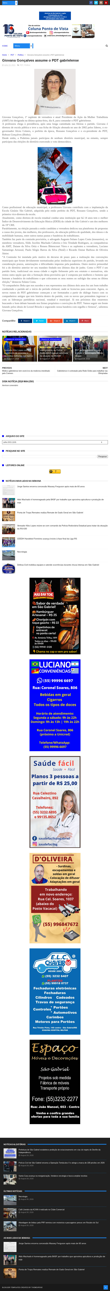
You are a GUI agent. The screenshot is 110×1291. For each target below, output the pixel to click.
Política (20, 55)
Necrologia (22, 552)
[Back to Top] (106, 1287)
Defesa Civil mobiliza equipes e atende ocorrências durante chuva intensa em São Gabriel (58, 565)
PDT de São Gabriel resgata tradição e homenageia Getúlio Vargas (89, 353)
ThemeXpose (37, 1287)
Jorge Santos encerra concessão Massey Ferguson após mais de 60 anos (51, 486)
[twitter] (96, 2)
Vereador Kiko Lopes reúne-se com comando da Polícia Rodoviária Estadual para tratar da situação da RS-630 (54, 351)
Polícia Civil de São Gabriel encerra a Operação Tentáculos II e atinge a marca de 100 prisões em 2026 (62, 1163)
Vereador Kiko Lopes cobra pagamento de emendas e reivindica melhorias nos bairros (18, 353)
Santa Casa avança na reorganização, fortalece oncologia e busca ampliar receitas (53, 1176)
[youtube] (106, 2)
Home (5, 46)
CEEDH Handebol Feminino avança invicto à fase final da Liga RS (47, 539)
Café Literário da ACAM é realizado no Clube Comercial (41, 1209)
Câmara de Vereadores (15, 339)
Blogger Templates (11, 1287)
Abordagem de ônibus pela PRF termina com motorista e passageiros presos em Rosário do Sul (58, 1223)
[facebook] (91, 2)
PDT (12, 55)
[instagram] (101, 2)
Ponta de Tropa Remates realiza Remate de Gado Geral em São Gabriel (50, 512)
